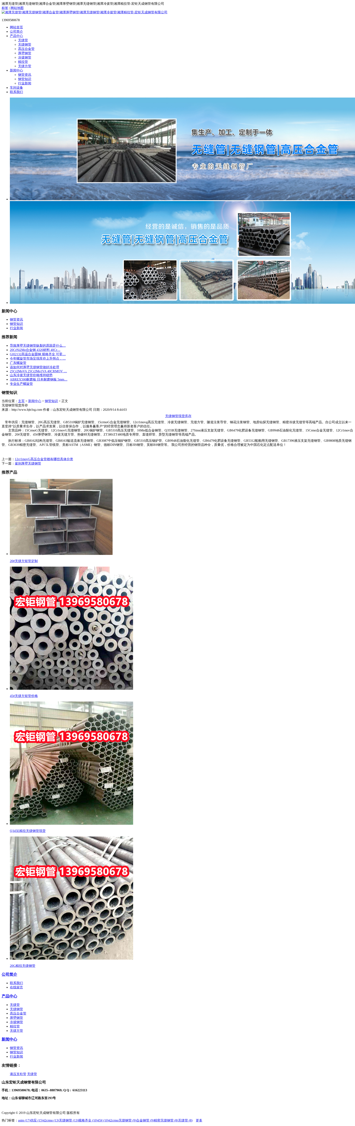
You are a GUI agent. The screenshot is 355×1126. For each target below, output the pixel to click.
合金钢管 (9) (145, 1120)
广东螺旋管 (18, 363)
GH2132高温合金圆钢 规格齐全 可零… (38, 354)
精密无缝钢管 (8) (166, 1120)
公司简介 (16, 31)
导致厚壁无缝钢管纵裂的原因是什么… (38, 345)
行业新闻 (24, 83)
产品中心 (16, 36)
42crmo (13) (51, 1120)
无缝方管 (24, 66)
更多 (199, 1120)
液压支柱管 (18, 1074)
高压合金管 (26, 49)
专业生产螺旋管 (21, 383)
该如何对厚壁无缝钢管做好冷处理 (34, 367)
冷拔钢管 (24, 57)
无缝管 (23, 40)
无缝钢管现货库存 (178, 416)
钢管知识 (24, 79)
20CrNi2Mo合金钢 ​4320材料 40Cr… (35, 350)
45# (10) (103, 1120)
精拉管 (23, 61)
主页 (21, 401)
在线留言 (16, 987)
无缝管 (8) (185, 1120)
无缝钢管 (24, 44)
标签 (5, 8)
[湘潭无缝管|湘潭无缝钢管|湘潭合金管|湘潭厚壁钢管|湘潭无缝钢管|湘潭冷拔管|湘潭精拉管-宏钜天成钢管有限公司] (84, 12)
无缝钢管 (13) (68, 1120)
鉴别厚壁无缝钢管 (28, 463)
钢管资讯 (24, 74)
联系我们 (16, 92)
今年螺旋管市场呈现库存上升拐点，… (38, 358)
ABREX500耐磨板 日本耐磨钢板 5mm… (38, 379)
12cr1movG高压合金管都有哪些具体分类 (44, 459)
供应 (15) (36, 1120)
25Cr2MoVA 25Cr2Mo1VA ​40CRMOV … (38, 371)
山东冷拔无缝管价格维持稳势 (31, 375)
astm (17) (24, 1120)
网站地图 (17, 8)
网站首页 (16, 27)
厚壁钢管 (24, 53)
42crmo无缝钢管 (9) (122, 1120)
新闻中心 (16, 70)
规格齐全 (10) (88, 1120)
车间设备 (16, 87)
